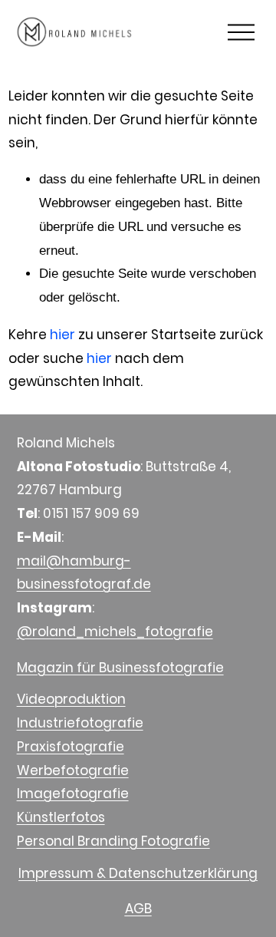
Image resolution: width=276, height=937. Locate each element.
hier (62, 334)
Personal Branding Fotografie (113, 841)
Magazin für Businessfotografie (120, 667)
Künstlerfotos (61, 817)
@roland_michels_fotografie (115, 631)
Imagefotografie (73, 793)
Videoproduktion (71, 699)
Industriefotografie (80, 723)
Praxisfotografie (70, 746)
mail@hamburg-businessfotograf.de (84, 573)
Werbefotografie (73, 770)
